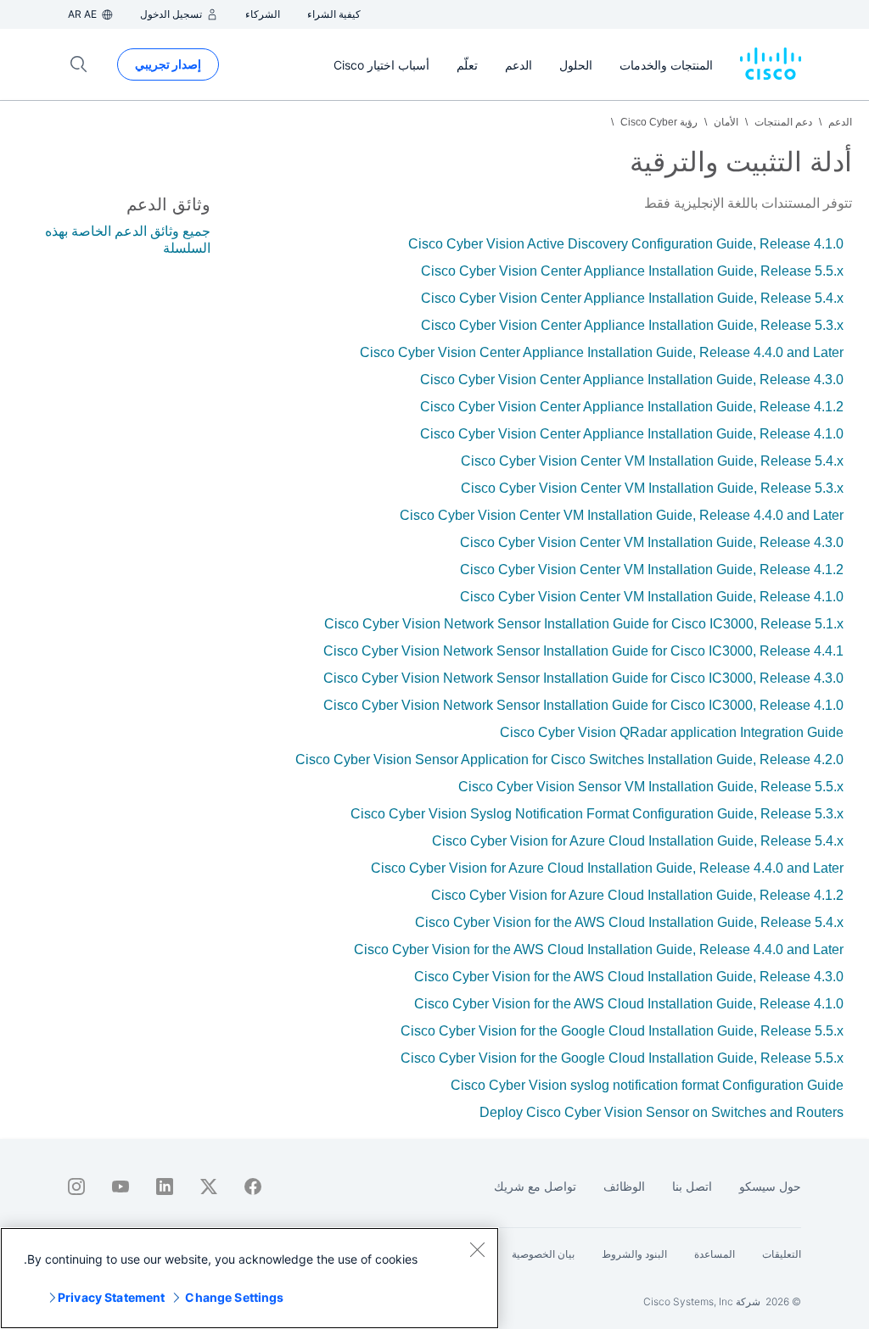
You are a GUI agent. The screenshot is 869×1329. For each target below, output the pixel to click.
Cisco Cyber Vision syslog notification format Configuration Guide (647, 1085)
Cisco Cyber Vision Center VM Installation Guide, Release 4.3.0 (652, 542)
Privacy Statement (111, 1297)
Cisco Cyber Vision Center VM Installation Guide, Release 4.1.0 (652, 596)
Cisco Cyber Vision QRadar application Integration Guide (672, 732)
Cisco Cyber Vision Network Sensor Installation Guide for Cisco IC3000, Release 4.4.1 (583, 651)
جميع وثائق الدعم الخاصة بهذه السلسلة (127, 239)
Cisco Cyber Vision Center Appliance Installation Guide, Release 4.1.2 (632, 406)
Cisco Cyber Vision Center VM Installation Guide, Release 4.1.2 (652, 569)
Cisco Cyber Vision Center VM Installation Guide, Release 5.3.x (652, 488)
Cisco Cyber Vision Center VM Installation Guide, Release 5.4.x (652, 461)
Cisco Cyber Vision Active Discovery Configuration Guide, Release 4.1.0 (626, 244)
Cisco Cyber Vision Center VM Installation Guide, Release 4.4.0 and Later (622, 515)
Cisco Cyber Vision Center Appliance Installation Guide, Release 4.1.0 (632, 434)
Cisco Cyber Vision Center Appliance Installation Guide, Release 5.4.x (632, 298)
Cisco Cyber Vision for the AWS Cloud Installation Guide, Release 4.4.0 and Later (599, 949)
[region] (249, 1278)
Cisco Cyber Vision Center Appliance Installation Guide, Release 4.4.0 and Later (602, 352)
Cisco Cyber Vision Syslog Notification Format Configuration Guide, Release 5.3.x (597, 814)
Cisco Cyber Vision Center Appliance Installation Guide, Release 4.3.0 (632, 379)
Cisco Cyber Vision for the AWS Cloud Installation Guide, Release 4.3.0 (629, 976)
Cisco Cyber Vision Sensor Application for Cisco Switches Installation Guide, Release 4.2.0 (569, 759)
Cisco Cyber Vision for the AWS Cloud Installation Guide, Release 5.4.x (629, 922)
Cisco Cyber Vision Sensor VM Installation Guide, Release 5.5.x (651, 786)
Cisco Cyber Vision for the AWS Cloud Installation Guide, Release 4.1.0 (629, 1004)
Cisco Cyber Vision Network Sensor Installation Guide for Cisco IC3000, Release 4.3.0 (583, 678)
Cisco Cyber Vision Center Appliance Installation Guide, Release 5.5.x (632, 271)
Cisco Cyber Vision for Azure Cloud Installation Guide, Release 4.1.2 (637, 895)
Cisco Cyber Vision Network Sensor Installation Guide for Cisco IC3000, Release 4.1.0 (583, 705)
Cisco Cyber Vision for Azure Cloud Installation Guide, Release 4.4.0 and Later (607, 868)
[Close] (476, 1249)
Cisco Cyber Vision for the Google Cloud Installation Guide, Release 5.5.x (622, 1031)
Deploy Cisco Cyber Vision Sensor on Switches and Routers (661, 1112)
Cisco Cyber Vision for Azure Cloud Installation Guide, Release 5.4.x (638, 841)
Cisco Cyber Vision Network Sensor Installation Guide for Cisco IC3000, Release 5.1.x (584, 624)
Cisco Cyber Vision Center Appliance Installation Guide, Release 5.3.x (632, 325)
